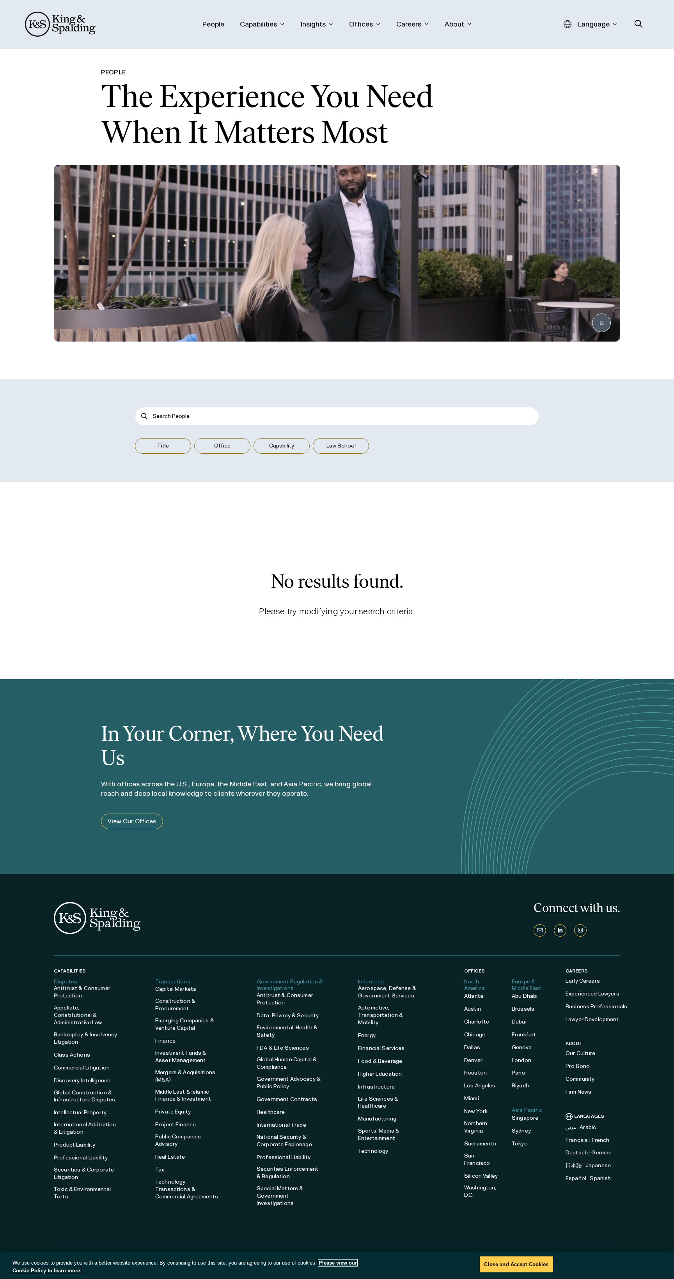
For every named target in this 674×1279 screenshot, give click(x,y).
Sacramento (480, 1143)
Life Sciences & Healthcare (378, 1103)
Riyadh (520, 1085)
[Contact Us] (540, 930)
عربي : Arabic (581, 1127)
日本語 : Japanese (588, 1165)
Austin (472, 1009)
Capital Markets (175, 989)
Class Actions (72, 1055)
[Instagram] (580, 930)
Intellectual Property (80, 1112)
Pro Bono (578, 1066)
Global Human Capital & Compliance (287, 1063)
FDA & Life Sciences (283, 1048)
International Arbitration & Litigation (85, 1128)
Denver (473, 1060)
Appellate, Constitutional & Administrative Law (78, 1015)
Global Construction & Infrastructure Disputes (84, 1096)
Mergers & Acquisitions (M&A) (185, 1076)
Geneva (522, 1047)
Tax (159, 1169)
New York (476, 1111)
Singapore (525, 1118)
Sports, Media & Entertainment (378, 1134)
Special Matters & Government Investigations (280, 1196)
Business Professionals (596, 1006)
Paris (518, 1072)
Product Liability (74, 1145)
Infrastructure (376, 1086)
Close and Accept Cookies (516, 1264)
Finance (165, 1041)
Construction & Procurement (175, 1005)
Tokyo (520, 1143)
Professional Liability (81, 1157)
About (574, 1043)
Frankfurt (524, 1034)
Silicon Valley (481, 1176)
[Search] (144, 416)
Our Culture (581, 1053)
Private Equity (173, 1111)
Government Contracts (287, 1099)
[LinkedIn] (560, 930)
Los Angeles (480, 1085)
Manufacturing (377, 1118)
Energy (367, 1035)
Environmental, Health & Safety (287, 1031)
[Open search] (638, 24)
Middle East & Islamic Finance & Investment (183, 1096)
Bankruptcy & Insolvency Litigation (85, 1038)
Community (580, 1079)
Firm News (578, 1092)
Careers (577, 971)
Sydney (521, 1130)
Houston (475, 1072)
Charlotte (476, 1021)
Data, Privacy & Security (288, 1015)
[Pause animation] (601, 323)
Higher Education (380, 1074)
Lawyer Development (592, 1019)
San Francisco (477, 1159)
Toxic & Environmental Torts (82, 1193)
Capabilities (70, 971)
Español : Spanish (588, 1178)
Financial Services (381, 1048)
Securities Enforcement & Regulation (287, 1173)
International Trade (281, 1125)
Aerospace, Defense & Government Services (387, 992)
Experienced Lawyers (592, 993)
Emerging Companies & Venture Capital (184, 1024)
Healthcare (271, 1112)
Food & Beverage (380, 1061)
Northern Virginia (475, 1127)
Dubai (519, 1021)
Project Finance (175, 1124)
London (521, 1060)
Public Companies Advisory (178, 1140)
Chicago (475, 1034)
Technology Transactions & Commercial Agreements (186, 1189)
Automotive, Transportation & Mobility (380, 1015)
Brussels (523, 1009)
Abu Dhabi (524, 996)
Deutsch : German (589, 1152)
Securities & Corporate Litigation (84, 1173)
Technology (373, 1151)
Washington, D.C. (480, 1191)
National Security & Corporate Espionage (284, 1141)
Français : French (587, 1140)
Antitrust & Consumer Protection (82, 992)
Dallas (472, 1047)
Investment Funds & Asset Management (181, 1057)
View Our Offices (132, 821)
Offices (474, 971)
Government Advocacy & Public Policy (289, 1083)
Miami (471, 1098)
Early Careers (583, 981)
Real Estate (170, 1157)
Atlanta (473, 996)
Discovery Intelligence (82, 1080)
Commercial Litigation (82, 1067)
